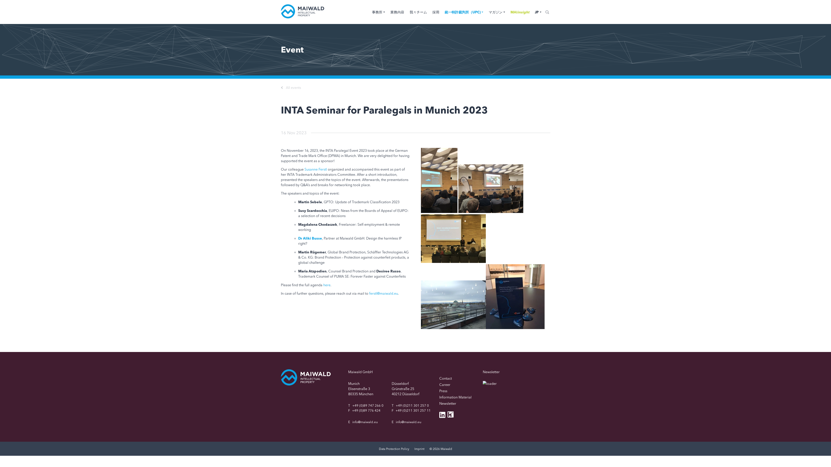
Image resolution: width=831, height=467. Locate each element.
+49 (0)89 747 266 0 (367, 405)
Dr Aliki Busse (310, 238)
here (326, 285)
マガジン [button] (495, 12)
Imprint (419, 449)
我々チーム (418, 12)
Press (443, 391)
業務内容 (397, 12)
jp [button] (537, 12)
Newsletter (447, 403)
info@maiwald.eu (365, 422)
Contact (445, 378)
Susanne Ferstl (315, 169)
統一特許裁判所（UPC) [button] (463, 12)
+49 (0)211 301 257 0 (412, 405)
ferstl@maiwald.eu (383, 293)
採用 (435, 12)
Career (444, 384)
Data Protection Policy (394, 449)
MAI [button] (520, 12)
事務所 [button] (377, 12)
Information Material (455, 397)
